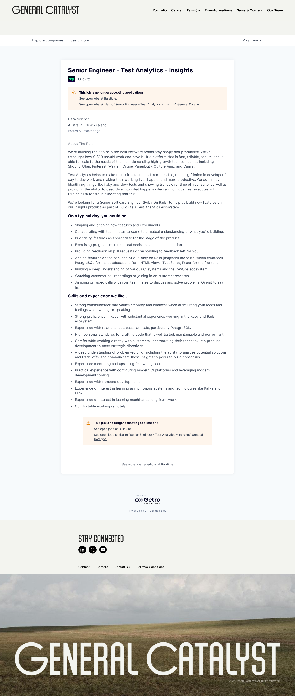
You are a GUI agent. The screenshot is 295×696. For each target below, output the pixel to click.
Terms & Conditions (150, 567)
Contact (84, 567)
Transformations (218, 10)
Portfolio (160, 10)
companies (47, 40)
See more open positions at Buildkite (147, 464)
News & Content (249, 10)
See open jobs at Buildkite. (98, 98)
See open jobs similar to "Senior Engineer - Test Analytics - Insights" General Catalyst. (140, 104)
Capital (177, 10)
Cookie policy (158, 510)
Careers (102, 567)
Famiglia (193, 10)
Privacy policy (137, 510)
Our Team (275, 10)
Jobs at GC (122, 567)
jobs (80, 40)
